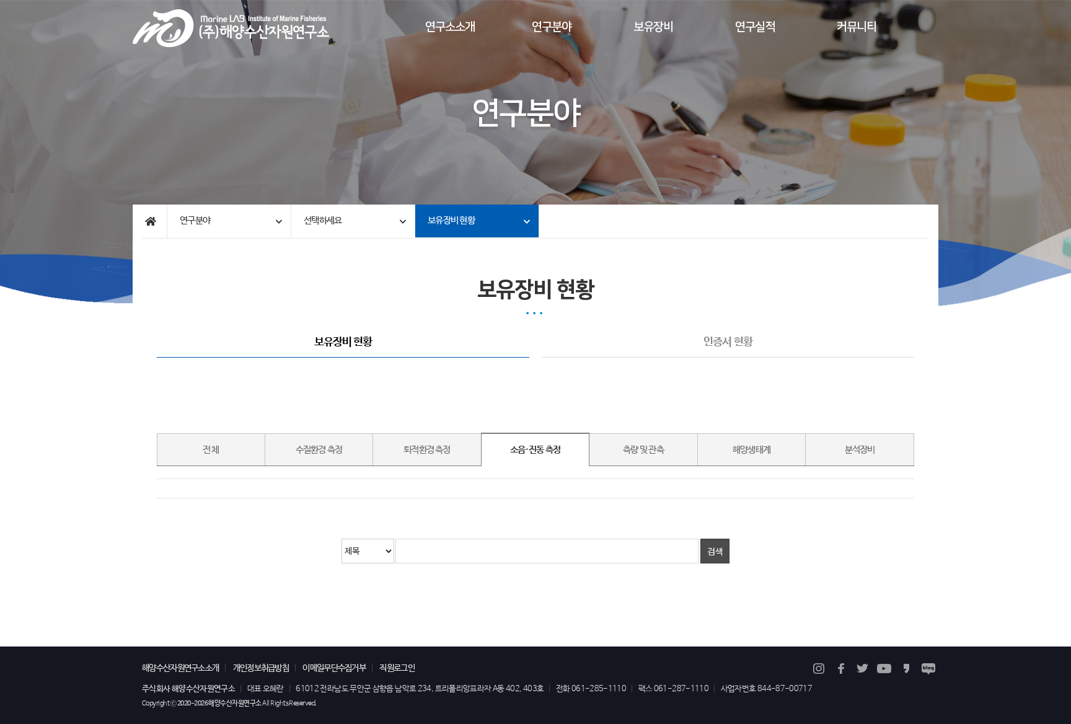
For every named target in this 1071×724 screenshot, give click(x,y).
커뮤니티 (856, 26)
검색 (715, 551)
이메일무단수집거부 (334, 668)
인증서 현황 (727, 342)
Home (150, 222)
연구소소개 (450, 26)
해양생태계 (751, 450)
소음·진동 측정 (535, 450)
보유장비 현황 (451, 221)
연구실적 (755, 26)
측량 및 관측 (643, 450)
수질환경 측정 (319, 450)
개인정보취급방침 (261, 668)
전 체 (211, 450)
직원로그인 (397, 668)
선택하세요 (323, 221)
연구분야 (551, 26)
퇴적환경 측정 (427, 450)
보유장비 (653, 26)
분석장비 (860, 450)
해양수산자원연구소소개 (180, 668)
